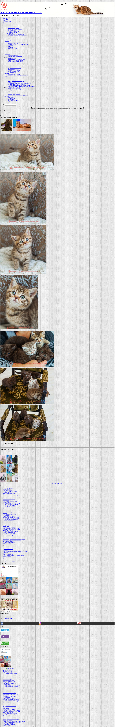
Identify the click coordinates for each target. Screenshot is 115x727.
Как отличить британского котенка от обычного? (18, 35)
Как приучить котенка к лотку (14, 62)
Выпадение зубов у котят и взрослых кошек (17, 84)
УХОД (6, 57)
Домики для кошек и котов (13, 64)
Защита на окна (11, 99)
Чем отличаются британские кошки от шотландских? (18, 36)
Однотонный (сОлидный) (13, 43)
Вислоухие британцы (12, 30)
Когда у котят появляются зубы (9, 523)
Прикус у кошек (11, 77)
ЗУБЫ (6, 76)
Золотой (9, 46)
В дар (9, 101)
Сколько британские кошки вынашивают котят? (17, 90)
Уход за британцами (12, 58)
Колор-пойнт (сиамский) (13, 48)
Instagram (5, 102)
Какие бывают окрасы (7, 490)
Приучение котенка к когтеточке (14, 68)
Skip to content (3, 1)
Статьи (4, 24)
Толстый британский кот (13, 72)
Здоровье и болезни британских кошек (11, 517)
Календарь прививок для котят (14, 70)
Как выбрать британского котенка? (15, 29)
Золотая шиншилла (12, 50)
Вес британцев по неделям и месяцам (15, 60)
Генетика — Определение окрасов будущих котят (18, 95)
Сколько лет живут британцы (14, 74)
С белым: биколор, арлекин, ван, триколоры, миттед (18, 49)
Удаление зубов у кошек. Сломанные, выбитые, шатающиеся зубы (21, 86)
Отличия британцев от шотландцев (10, 494)
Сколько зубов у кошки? (13, 78)
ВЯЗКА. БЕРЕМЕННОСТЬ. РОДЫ (12, 87)
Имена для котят (11, 97)
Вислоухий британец (7, 492)
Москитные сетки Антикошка (9, 542)
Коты (4, 20)
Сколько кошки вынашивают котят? (10, 519)
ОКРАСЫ (7, 41)
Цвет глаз (5, 513)
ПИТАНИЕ (7, 54)
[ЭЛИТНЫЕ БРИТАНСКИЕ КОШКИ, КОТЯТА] (4, 9)
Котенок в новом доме (12, 32)
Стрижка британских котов (13, 71)
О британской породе (7, 22)
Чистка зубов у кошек (12, 80)
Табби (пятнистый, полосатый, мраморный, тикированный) (15, 551)
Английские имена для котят (9, 499)
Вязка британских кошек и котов (14, 88)
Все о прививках (6, 515)
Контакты (5, 23)
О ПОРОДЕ (7, 25)
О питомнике (5, 18)
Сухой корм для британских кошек (15, 56)
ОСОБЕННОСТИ (9, 33)
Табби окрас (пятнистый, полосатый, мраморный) (18, 44)
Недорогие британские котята (14, 100)
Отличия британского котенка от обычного (12, 495)
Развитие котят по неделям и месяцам (15, 61)
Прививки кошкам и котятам (13, 69)
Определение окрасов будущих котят (10, 560)
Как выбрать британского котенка (10, 491)
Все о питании (6, 500)
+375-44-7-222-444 (7, 618)
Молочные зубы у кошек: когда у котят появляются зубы (19, 83)
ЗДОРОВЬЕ (7, 73)
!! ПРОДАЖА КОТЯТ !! (8, 21)
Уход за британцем (6, 502)
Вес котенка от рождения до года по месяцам (17, 59)
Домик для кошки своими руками (14, 65)
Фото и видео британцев (13, 27)
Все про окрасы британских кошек (15, 42)
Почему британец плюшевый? (14, 39)
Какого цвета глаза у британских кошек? (16, 34)
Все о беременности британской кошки (16, 89)
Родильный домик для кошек (14, 94)
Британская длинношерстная (13, 31)
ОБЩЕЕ (7, 96)
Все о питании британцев (13, 55)
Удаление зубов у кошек (8, 541)
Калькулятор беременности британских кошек (17, 91)
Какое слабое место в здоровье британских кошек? (18, 75)
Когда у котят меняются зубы (14, 82)
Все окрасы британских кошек (9, 548)
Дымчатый (10, 52)
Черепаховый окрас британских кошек (18, 92)
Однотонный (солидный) (8, 549)
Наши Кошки (5, 19)
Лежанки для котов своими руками (15, 67)
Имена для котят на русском (8, 497)
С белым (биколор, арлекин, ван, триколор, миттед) (13, 555)
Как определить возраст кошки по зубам (16, 81)
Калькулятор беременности (8, 520)
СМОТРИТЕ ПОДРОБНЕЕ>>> (57, 483)
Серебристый (10, 47)
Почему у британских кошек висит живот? (16, 37)
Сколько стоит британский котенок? (10, 531)
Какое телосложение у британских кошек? (16, 38)
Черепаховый (10, 45)
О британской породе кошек (13, 28)
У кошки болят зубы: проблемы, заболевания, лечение (19, 85)
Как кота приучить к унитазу (14, 63)
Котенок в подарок (11, 98)
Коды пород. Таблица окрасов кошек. (10, 559)
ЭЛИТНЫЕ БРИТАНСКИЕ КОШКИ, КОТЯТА (21, 12)
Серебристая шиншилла (12, 51)
